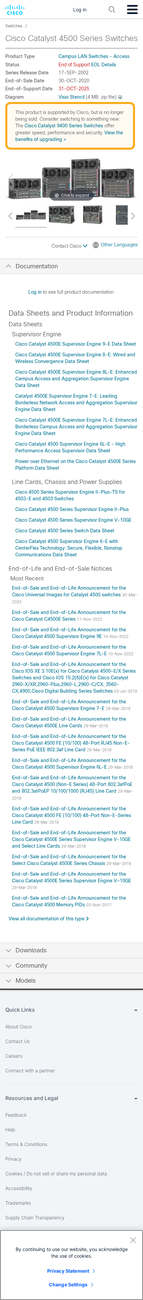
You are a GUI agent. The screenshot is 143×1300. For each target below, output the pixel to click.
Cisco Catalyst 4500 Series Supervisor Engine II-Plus (72, 509)
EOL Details (103, 64)
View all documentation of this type (46, 918)
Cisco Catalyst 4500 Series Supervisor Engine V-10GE (73, 520)
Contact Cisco (67, 246)
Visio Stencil (71, 97)
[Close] (133, 1240)
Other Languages (119, 244)
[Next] (132, 179)
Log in (35, 292)
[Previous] (10, 179)
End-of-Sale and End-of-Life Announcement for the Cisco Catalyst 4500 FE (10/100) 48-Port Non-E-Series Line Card (71, 815)
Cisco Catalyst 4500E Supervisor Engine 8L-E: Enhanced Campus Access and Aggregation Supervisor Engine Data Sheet (76, 378)
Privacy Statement (68, 1271)
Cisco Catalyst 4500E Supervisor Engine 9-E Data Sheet (75, 344)
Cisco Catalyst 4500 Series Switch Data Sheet (64, 530)
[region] (71, 1265)
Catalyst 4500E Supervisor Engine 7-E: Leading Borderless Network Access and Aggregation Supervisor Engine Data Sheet (76, 402)
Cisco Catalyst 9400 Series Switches (64, 125)
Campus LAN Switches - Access (94, 56)
